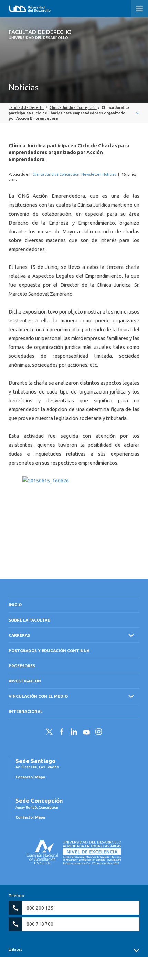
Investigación (25, 681)
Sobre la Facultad (30, 620)
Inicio (15, 604)
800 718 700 (40, 924)
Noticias (109, 174)
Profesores (22, 665)
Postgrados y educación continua (49, 650)
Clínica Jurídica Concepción (56, 174)
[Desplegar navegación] (74, 113)
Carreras (19, 635)
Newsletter (91, 174)
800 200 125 (40, 908)
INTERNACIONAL (26, 711)
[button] (139, 8)
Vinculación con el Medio (38, 696)
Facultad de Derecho (40, 34)
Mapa (40, 777)
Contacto (24, 777)
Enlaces (15, 949)
